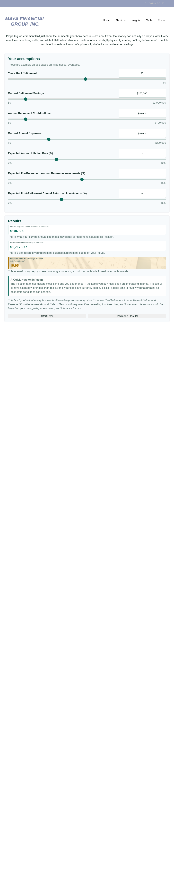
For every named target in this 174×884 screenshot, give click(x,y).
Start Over (47, 316)
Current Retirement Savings (26, 93)
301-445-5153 (156, 3)
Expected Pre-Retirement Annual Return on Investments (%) (46, 173)
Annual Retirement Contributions (29, 113)
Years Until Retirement (22, 73)
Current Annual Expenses (24, 133)
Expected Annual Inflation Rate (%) (30, 153)
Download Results (127, 316)
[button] (120, 20)
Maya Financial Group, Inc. (25, 21)
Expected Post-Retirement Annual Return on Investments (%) (47, 193)
